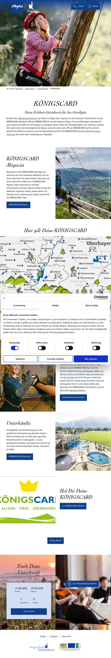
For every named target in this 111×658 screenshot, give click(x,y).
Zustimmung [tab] (19, 305)
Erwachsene (24, 603)
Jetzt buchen (28, 611)
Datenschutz (66, 636)
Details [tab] (55, 305)
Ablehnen (20, 359)
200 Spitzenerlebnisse (27, 118)
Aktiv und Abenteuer (95, 374)
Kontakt (43, 636)
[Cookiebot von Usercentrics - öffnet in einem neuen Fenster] (96, 298)
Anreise (17, 591)
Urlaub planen (30, 89)
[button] (18, 205)
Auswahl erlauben (55, 359)
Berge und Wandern (85, 371)
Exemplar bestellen (77, 390)
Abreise (33, 591)
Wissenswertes (43, 89)
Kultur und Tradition (76, 374)
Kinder (35, 603)
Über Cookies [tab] (91, 305)
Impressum (54, 636)
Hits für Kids (69, 378)
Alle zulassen (90, 359)
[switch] (42, 348)
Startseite (19, 89)
